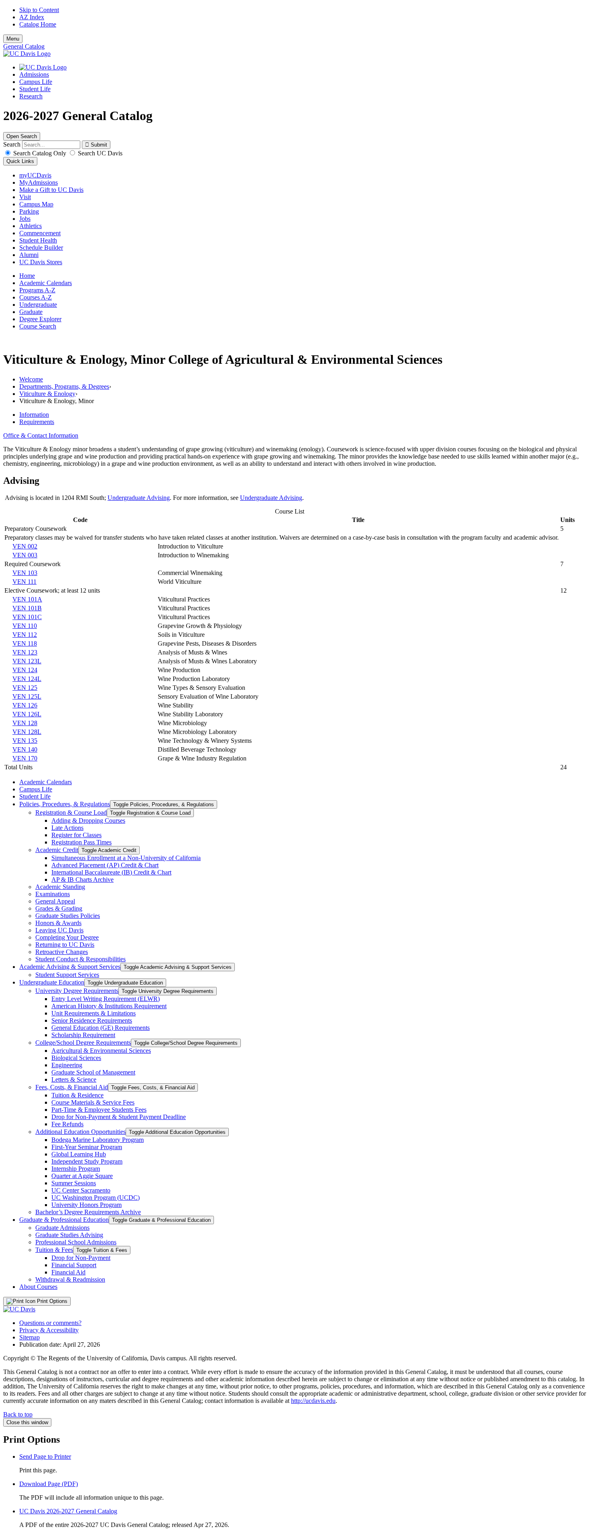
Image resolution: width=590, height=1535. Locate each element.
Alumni (29, 254)
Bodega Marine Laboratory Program (97, 1139)
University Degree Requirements (76, 990)
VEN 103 (24, 572)
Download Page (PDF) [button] (48, 1483)
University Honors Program (86, 1204)
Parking (29, 211)
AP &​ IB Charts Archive (82, 879)
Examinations (52, 894)
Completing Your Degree (67, 937)
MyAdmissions (38, 182)
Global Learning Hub (78, 1154)
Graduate (31, 311)
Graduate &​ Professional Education (64, 1219)
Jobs (25, 218)
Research (31, 96)
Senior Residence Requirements (91, 1020)
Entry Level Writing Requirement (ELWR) (105, 998)
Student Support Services (67, 974)
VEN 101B (27, 608)
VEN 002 (24, 546)
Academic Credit (56, 849)
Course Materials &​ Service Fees (92, 1102)
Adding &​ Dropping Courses (88, 820)
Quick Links (20, 161)
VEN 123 (24, 652)
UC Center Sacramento (80, 1190)
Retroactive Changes (61, 951)
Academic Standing (60, 886)
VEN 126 (24, 705)
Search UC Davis (99, 153)
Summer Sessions (73, 1183)
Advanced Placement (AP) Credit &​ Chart (105, 865)
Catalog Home (37, 24)
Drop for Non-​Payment (80, 1257)
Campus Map (36, 204)
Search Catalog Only (40, 153)
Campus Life (35, 81)
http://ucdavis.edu (313, 1400)
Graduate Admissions (62, 1227)
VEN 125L (26, 696)
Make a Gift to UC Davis (51, 189)
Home (27, 275)
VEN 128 (24, 723)
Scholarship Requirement (83, 1034)
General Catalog (24, 46)
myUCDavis (35, 175)
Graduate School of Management (93, 1072)
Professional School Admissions (75, 1242)
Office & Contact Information (40, 435)
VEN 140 (24, 749)
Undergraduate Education (51, 982)
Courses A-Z (35, 297)
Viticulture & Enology (47, 393)
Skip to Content (39, 9)
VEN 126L (26, 714)
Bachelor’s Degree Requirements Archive (88, 1212)
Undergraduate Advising (139, 497)
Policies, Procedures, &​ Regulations (64, 804)
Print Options (51, 1301)
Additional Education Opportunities (80, 1131)
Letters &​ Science (73, 1079)
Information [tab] (34, 414)
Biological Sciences (76, 1057)
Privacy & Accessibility (49, 1330)
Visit (25, 197)
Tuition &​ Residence (77, 1095)
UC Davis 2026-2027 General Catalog (68, 1511)
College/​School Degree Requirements (83, 1042)
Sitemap (29, 1337)
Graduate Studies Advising (69, 1234)
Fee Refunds (67, 1124)
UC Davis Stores (40, 262)
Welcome (31, 379)
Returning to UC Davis (64, 944)
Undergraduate (38, 304)
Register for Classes (76, 835)
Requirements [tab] (36, 421)
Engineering (66, 1065)
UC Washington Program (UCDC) (95, 1197)
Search (11, 144)
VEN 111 (24, 581)
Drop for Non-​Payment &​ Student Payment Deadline (118, 1116)
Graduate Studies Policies (67, 915)
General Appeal (55, 901)
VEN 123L (26, 661)
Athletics (30, 225)
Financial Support (73, 1265)
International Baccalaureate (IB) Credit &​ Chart (111, 872)
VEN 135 (24, 740)
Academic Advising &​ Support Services (69, 966)
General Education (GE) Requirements (100, 1027)
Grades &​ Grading (58, 908)
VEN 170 (24, 758)
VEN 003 (24, 555)
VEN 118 (24, 643)
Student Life (35, 89)
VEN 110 (24, 625)
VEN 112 (24, 634)
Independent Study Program (86, 1161)
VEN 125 (24, 687)
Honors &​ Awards (58, 922)
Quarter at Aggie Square (82, 1175)
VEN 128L (26, 731)
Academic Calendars (45, 282)
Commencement (40, 233)
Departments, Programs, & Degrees (64, 386)
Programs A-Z (37, 290)
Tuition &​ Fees (54, 1249)
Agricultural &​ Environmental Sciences (101, 1050)
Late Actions (67, 827)
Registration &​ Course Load (71, 812)
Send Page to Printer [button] (45, 1456)
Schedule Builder (41, 247)
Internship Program (75, 1168)
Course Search (37, 326)
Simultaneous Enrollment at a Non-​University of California (126, 857)
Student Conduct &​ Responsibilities (80, 959)
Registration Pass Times (81, 842)
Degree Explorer (40, 319)
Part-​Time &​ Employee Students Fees (98, 1109)
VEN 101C (27, 617)
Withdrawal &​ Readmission (70, 1279)
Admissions (34, 74)
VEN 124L (26, 678)
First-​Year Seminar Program (86, 1147)
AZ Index (31, 17)
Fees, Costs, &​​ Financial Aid (71, 1087)
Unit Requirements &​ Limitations (93, 1013)
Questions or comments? (50, 1322)
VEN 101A (27, 599)
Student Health (38, 240)
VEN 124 (24, 670)
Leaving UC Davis (59, 930)
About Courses (38, 1286)
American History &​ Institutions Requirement (109, 1006)
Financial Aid (68, 1272)
